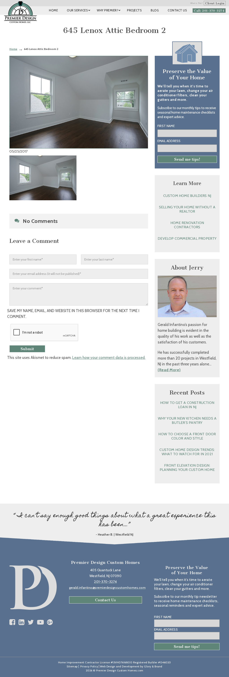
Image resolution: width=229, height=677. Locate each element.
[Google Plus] (50, 622)
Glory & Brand (153, 666)
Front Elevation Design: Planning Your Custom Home (187, 467)
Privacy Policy (89, 666)
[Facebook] (12, 622)
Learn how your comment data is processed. (108, 357)
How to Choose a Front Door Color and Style (187, 436)
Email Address (169, 141)
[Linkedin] (22, 622)
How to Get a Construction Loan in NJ (187, 405)
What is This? (196, 3)
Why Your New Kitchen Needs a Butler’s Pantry (187, 420)
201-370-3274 (105, 582)
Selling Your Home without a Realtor (187, 209)
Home (13, 49)
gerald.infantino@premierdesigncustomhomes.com (107, 588)
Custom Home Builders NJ (187, 196)
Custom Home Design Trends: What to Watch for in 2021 (187, 452)
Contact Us (105, 600)
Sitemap (72, 666)
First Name (166, 126)
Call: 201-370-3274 (209, 10)
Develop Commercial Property (187, 238)
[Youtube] (40, 622)
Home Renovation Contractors (187, 225)
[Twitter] (31, 622)
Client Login (214, 3)
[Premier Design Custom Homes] (20, 12)
